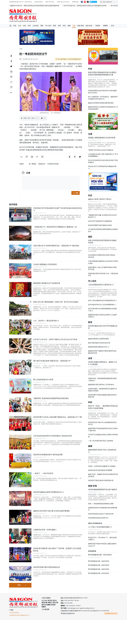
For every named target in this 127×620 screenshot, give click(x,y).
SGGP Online (28, 2)
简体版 (97, 26)
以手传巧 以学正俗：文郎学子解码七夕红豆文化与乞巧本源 (55, 339)
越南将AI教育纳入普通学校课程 (98, 339)
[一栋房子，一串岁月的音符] (20, 479)
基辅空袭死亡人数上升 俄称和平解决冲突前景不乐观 (102, 268)
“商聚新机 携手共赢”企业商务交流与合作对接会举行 (102, 216)
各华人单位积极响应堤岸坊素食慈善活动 (101, 300)
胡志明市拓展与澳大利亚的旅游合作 (46, 567)
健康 (69, 26)
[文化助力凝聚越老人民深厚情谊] (20, 270)
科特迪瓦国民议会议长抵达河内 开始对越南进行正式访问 (102, 92)
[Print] (11, 77)
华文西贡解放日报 (23, 15)
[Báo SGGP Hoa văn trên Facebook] (82, 2)
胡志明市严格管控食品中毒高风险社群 (100, 480)
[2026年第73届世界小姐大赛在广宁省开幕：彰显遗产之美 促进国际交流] (20, 554)
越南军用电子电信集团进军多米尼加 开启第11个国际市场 (103, 429)
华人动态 (48, 26)
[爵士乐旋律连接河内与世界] (20, 385)
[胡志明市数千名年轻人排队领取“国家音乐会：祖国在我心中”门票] (20, 423)
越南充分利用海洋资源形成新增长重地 (100, 103)
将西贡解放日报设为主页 (111, 613)
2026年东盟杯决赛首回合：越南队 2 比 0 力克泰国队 (102, 363)
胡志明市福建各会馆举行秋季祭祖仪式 (47, 492)
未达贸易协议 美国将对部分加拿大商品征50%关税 (101, 256)
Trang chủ (10, 26)
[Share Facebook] (11, 61)
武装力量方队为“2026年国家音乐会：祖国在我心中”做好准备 (56, 246)
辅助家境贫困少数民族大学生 (98, 347)
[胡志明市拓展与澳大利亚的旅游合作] (20, 573)
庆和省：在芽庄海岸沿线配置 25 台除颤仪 (102, 466)
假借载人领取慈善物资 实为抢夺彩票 (101, 138)
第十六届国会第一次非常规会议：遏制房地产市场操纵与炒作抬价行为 (103, 98)
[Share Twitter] (11, 66)
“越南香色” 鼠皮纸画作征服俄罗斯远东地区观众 (51, 398)
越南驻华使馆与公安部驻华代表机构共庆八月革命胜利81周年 (103, 108)
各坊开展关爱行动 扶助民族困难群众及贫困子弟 (102, 310)
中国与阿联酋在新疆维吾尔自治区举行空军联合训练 (103, 262)
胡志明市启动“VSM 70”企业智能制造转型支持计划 (102, 423)
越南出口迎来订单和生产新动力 (100, 199)
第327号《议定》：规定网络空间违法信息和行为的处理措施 (103, 407)
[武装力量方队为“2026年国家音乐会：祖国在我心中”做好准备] (20, 252)
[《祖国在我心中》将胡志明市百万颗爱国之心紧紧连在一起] (20, 233)
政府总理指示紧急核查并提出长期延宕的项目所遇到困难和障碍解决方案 (102, 73)
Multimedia (95, 523)
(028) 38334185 (14, 612)
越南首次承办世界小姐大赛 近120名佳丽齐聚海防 (51, 511)
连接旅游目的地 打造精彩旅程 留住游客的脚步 (102, 509)
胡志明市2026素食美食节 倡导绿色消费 (48, 455)
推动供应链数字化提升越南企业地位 (100, 225)
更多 (19, 585)
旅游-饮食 (89, 26)
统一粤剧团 (32, 164)
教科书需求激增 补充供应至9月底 (99, 343)
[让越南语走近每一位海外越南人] (20, 536)
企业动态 (36, 26)
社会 (19, 26)
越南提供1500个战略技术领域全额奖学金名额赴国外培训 (102, 352)
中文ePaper (75, 2)
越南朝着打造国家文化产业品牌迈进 (46, 283)
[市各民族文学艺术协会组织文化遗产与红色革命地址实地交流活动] (20, 214)
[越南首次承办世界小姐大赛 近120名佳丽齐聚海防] (20, 517)
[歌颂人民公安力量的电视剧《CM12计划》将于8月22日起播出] (20, 308)
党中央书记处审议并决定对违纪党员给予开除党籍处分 (103, 161)
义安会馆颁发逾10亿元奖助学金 (100, 285)
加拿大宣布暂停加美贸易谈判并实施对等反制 (102, 241)
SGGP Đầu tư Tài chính (63, 2)
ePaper (92, 551)
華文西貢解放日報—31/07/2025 (100, 555)
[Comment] (11, 87)
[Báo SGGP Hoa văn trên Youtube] (85, 2)
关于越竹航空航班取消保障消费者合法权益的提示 (103, 230)
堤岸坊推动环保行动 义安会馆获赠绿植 (101, 304)
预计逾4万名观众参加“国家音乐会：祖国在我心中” (52, 361)
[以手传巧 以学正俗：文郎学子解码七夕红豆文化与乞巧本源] (20, 345)
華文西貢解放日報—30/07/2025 (98, 561)
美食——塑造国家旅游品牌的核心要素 (100, 504)
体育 (59, 26)
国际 (41, 26)
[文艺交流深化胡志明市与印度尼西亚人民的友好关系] (20, 442)
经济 (29, 26)
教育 (54, 26)
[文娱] (11, 92)
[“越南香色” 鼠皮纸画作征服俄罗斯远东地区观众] (20, 404)
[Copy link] (11, 82)
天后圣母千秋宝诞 (53, 164)
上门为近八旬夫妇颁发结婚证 (99, 527)
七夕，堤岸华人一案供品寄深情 (45, 321)
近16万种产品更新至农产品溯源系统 (100, 221)
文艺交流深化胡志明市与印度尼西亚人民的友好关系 (52, 436)
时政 (14, 26)
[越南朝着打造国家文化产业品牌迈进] (20, 289)
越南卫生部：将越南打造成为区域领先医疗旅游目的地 (103, 475)
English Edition (38, 2)
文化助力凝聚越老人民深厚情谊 (45, 264)
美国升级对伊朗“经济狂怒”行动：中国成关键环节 (103, 274)
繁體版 (105, 26)
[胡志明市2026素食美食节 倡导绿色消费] (20, 460)
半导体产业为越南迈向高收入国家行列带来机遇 (103, 436)
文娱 (73, 26)
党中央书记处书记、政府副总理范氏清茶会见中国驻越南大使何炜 (57, 6)
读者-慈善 (80, 26)
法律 (24, 26)
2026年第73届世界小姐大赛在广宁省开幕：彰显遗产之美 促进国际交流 (57, 549)
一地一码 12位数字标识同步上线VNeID (100, 441)
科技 (64, 26)
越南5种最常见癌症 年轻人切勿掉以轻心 (102, 451)
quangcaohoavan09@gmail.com (19, 615)
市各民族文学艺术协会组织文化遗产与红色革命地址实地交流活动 (57, 208)
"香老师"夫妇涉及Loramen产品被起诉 (100, 150)
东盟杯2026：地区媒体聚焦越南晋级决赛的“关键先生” (102, 379)
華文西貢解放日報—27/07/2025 (98, 573)
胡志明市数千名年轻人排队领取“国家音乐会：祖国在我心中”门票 (57, 417)
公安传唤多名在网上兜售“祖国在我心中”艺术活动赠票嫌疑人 (103, 155)
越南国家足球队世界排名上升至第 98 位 (101, 384)
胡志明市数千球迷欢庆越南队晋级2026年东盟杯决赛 (102, 396)
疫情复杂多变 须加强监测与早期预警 (100, 470)
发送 (76, 193)
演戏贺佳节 (41, 164)
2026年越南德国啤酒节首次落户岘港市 (102, 489)
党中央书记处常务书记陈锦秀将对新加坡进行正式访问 (101, 6)
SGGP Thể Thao (49, 2)
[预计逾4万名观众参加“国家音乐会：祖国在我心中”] (20, 367)
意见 (112, 26)
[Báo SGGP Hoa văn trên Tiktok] (88, 2)
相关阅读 (13, 204)
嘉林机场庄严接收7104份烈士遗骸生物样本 (102, 545)
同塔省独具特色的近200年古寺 (98, 518)
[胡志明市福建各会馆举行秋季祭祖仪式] (20, 498)
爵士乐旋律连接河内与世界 (43, 380)
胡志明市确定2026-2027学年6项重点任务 (103, 327)
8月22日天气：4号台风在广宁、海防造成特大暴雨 (102, 538)
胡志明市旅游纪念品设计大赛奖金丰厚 (100, 514)
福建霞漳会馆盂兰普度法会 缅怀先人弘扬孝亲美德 (102, 316)
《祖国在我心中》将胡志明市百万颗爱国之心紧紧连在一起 (55, 227)
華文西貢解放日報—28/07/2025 (98, 569)
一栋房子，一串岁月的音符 (43, 473)
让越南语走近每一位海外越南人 (45, 530)
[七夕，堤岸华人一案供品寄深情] (20, 327)
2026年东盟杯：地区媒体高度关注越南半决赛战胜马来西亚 (102, 390)
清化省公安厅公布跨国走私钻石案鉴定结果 (102, 166)
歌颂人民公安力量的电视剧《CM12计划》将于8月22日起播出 (55, 302)
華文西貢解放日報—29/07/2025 (98, 565)
